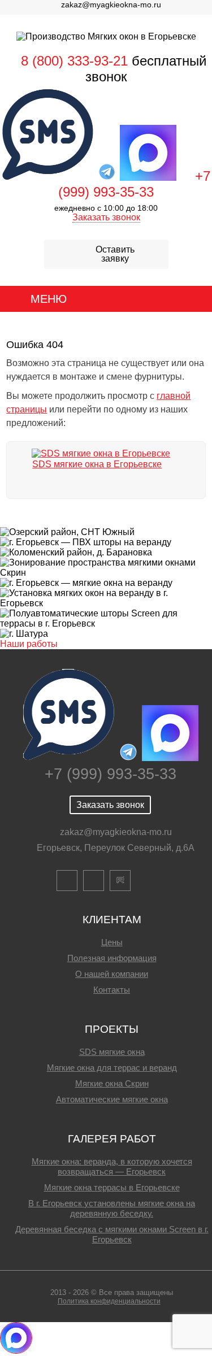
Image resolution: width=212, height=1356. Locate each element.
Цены (112, 942)
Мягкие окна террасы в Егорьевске (112, 1187)
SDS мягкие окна (112, 1052)
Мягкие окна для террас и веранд (112, 1067)
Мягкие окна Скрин (112, 1083)
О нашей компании (111, 974)
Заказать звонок (106, 217)
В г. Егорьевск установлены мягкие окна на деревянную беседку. (111, 1208)
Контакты (111, 989)
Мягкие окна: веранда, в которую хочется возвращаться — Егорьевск (112, 1166)
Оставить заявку (115, 254)
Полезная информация (112, 958)
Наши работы (29, 644)
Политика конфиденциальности (109, 1301)
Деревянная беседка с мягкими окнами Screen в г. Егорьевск (112, 1234)
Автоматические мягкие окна (112, 1099)
